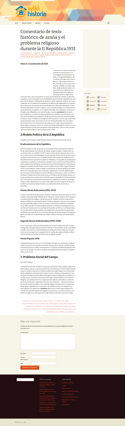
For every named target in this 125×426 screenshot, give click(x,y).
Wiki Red (37, 23)
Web (21, 363)
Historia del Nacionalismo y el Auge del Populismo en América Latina (47, 384)
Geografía (93, 101)
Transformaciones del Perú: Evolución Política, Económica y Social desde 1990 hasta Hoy (47, 398)
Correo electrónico (24, 358)
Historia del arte (66, 388)
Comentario (24, 332)
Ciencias (92, 97)
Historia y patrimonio (67, 394)
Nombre (23, 353)
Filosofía (103, 105)
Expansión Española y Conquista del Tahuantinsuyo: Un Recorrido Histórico (47, 409)
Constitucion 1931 (62, 53)
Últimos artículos (26, 23)
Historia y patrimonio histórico (70, 397)
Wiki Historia (19, 422)
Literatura (104, 101)
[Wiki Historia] (62, 10)
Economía (104, 109)
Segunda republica (40, 57)
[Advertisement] (36, 81)
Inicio (16, 23)
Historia (38, 53)
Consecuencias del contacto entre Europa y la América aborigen (44, 301)
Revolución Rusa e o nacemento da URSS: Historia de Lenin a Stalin (47, 391)
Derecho (92, 109)
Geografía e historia (67, 383)
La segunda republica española (46, 55)
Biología (103, 97)
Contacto (47, 23)
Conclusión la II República (50, 53)
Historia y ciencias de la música (70, 391)
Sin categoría (65, 404)
